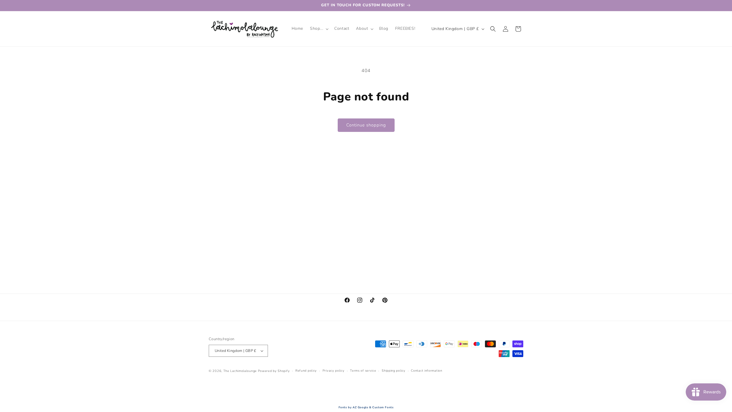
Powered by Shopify (274, 371)
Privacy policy (334, 371)
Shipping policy (393, 371)
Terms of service (363, 371)
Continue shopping (366, 125)
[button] (319, 29)
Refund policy (306, 371)
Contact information (426, 371)
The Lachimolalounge (240, 371)
